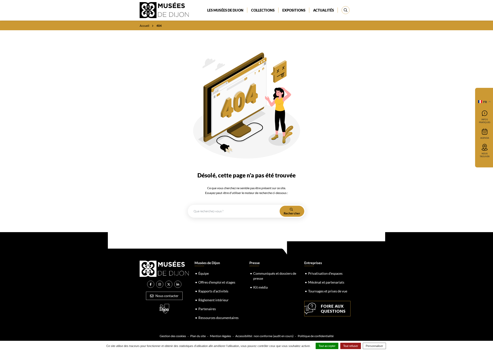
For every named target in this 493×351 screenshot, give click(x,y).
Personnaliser (374, 346)
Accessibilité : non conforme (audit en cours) (264, 336)
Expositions (293, 10)
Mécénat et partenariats (326, 282)
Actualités (323, 10)
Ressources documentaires (218, 318)
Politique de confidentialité (316, 336)
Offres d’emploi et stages (216, 282)
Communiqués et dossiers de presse (274, 275)
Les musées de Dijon (225, 10)
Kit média (260, 287)
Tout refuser (350, 346)
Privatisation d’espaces (325, 273)
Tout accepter (327, 346)
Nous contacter (167, 296)
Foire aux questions (333, 308)
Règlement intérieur (213, 300)
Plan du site (198, 336)
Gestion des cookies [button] (173, 336)
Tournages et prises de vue (327, 291)
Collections (263, 10)
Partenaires (207, 309)
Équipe (203, 273)
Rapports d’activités (213, 291)
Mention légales (220, 336)
